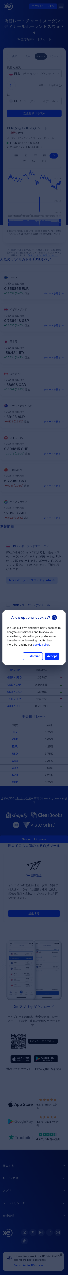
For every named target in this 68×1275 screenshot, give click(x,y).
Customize (32, 656)
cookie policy (41, 644)
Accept (52, 656)
